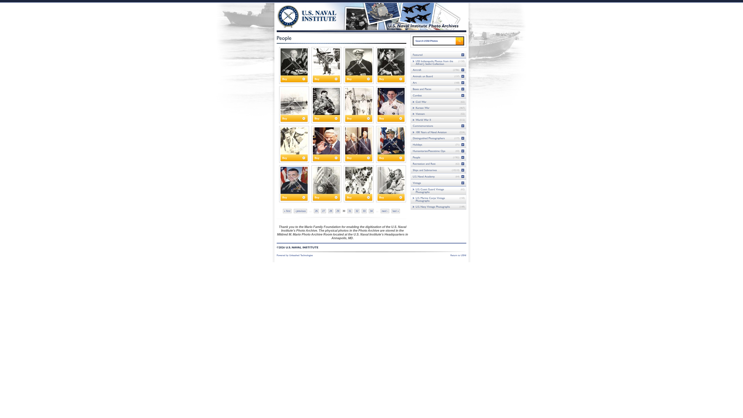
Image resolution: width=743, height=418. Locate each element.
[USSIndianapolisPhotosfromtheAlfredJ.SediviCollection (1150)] (438, 62)
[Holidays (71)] (438, 144)
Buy (284, 79)
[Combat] (438, 95)
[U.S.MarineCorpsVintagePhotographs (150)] (438, 199)
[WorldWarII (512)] (438, 120)
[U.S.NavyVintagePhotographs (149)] (438, 207)
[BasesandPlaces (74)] (438, 89)
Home (302, 16)
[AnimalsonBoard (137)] (438, 76)
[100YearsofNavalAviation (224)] (438, 132)
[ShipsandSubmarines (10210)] (438, 170)
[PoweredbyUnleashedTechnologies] (295, 255)
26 (316, 211)
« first (287, 211)
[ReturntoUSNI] (458, 255)
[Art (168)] (438, 83)
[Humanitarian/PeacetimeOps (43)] (438, 151)
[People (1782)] (438, 157)
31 (349, 211)
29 (337, 211)
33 (364, 211)
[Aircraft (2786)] (438, 70)
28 (330, 211)
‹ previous (300, 211)
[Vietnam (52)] (438, 114)
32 (357, 211)
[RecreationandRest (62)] (438, 164)
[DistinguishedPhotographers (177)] (438, 138)
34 (371, 211)
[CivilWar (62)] (438, 102)
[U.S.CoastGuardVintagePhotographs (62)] (438, 190)
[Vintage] (438, 183)
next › (385, 211)
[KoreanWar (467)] (438, 108)
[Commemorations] (438, 126)
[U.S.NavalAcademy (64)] (438, 176)
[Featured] (438, 55)
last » (396, 211)
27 (323, 211)
